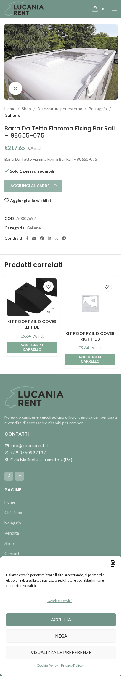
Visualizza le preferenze (61, 652)
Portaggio (98, 108)
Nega (61, 636)
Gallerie (12, 115)
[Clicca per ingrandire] (15, 88)
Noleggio (12, 522)
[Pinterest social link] (42, 238)
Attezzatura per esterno (59, 108)
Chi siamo (13, 512)
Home (9, 108)
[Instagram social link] (19, 476)
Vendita (11, 532)
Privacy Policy (72, 665)
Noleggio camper (20, 417)
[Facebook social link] (26, 238)
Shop (26, 108)
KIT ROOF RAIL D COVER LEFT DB (32, 324)
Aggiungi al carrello (33, 185)
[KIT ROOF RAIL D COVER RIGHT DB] (90, 303)
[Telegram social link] (64, 238)
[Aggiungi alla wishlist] (48, 286)
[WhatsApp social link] (56, 238)
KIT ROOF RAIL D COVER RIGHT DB (90, 336)
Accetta (61, 619)
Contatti (12, 553)
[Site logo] (24, 8)
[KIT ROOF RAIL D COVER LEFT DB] (32, 297)
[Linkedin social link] (49, 238)
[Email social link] (34, 238)
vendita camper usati (97, 417)
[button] (113, 563)
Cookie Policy (47, 665)
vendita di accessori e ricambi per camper (45, 422)
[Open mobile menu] (115, 9)
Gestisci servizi (59, 600)
